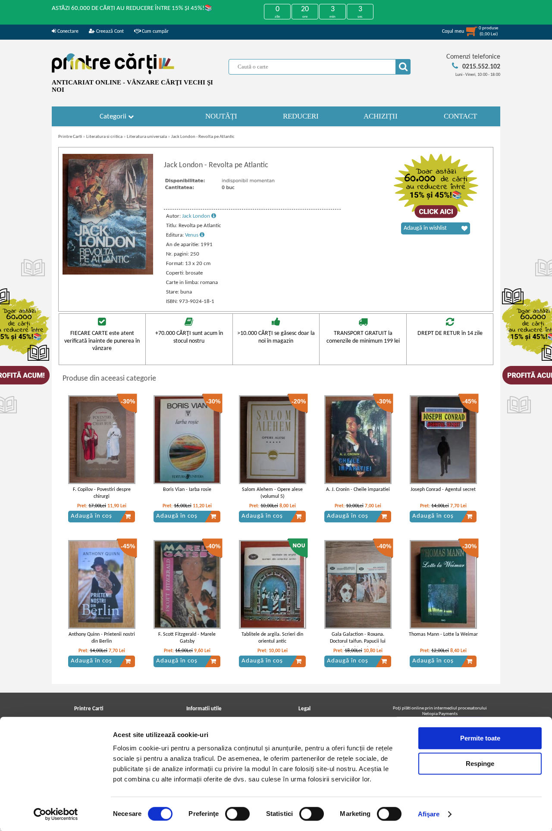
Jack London (196, 216)
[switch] (237, 814)
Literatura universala (147, 136)
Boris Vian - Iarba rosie (187, 489)
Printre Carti (70, 136)
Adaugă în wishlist (425, 228)
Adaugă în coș (91, 516)
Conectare (67, 31)
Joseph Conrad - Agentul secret (443, 489)
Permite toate (480, 738)
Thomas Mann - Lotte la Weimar (443, 634)
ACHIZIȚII (381, 116)
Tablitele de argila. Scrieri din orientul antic (272, 638)
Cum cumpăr (155, 31)
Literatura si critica (104, 136)
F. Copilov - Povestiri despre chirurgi (102, 493)
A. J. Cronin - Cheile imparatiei (358, 489)
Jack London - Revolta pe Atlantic (203, 136)
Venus (192, 235)
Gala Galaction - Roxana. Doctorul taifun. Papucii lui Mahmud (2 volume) (358, 642)
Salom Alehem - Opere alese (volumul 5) (272, 493)
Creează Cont (109, 31)
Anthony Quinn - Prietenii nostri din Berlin (102, 638)
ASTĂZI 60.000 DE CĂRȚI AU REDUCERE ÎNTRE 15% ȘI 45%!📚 (132, 8)
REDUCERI (301, 116)
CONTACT (460, 116)
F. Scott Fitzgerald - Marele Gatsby (187, 638)
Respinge (480, 763)
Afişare (429, 814)
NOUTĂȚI (221, 116)
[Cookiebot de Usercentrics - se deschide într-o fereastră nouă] (56, 814)
